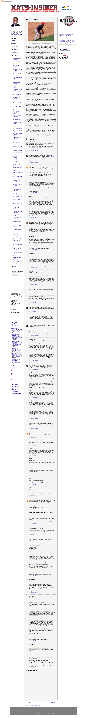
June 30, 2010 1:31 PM (33, 484)
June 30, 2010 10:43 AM (33, 150)
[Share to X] (48, 135)
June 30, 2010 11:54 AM (33, 284)
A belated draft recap (17, 197)
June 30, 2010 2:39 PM (33, 495)
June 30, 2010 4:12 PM (33, 640)
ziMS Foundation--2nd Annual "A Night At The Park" (17, 381)
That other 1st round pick (17, 170)
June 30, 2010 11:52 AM (33, 267)
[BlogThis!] (47, 135)
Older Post (53, 702)
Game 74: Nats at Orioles (17, 102)
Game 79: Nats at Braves (17, 61)
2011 (13, 43)
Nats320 (13, 379)
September (15, 51)
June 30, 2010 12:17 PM (33, 360)
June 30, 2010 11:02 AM (33, 177)
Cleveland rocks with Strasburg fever (17, 194)
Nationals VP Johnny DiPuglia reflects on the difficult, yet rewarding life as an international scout (67, 38)
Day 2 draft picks (16, 219)
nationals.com (15, 348)
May (14, 263)
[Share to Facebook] (49, 135)
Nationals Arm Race (16, 317)
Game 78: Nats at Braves (17, 73)
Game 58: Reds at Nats (17, 238)
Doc (29, 166)
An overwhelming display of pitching (17, 212)
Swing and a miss (16, 142)
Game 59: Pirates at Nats (17, 214)
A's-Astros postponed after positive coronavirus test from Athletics (65, 46)
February (15, 268)
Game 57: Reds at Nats (17, 244)
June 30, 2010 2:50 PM (33, 534)
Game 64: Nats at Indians (17, 176)
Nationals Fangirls (16, 322)
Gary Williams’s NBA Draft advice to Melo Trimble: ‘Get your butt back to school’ (17, 355)
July (14, 54)
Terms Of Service (14, 710)
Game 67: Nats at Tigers (17, 146)
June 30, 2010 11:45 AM (33, 249)
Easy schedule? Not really (18, 126)
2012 (13, 41)
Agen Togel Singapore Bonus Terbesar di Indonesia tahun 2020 (17, 324)
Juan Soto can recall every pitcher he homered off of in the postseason (66, 35)
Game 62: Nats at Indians (17, 192)
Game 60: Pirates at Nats (17, 203)
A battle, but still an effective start (16, 174)
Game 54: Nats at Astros (17, 259)
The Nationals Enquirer (16, 393)
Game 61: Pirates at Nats (17, 196)
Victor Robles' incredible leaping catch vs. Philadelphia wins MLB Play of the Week (67, 41)
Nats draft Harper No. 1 (17, 228)
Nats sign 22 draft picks (17, 167)
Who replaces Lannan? (17, 119)
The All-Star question (17, 106)
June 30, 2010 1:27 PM (33, 473)
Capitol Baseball (15, 386)
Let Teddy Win (15, 328)
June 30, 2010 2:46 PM (33, 508)
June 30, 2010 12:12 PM (33, 335)
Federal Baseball (15, 341)
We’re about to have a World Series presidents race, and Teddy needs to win (17, 330)
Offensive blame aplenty (17, 108)
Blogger (55, 713)
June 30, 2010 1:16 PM (33, 455)
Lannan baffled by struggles (16, 157)
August (14, 52)
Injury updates (15, 161)
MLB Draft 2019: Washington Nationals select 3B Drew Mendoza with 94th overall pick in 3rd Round (17, 344)
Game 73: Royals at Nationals (16, 112)
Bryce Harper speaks (17, 215)
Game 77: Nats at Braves (17, 85)
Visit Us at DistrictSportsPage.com (16, 362)
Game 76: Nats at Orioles (17, 94)
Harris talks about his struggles (17, 100)
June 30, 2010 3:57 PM (33, 592)
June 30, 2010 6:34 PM (33, 666)
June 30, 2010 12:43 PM (33, 418)
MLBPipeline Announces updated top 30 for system (16, 319)
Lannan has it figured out (17, 150)
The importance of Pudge (17, 166)
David (30, 323)
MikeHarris (31, 141)
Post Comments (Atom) (35, 705)
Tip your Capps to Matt (17, 199)
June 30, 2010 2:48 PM (33, 523)
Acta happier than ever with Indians (17, 190)
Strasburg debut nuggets (17, 229)
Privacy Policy (21, 710)
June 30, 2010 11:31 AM (33, 192)
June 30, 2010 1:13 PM (33, 445)
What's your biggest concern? (16, 154)
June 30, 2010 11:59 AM (33, 320)
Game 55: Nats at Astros (17, 255)
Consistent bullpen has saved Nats (17, 116)
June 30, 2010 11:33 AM (33, 217)
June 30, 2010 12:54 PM (33, 428)
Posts (13, 273)
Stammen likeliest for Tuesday (17, 92)
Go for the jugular (16, 113)
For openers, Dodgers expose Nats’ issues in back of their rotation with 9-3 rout (17, 337)
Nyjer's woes (15, 71)
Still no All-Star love (16, 164)
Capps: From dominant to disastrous (17, 234)
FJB (13, 370)
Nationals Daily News (16, 384)
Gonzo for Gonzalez (16, 65)
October (14, 49)
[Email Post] (43, 134)
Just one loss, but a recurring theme (16, 149)
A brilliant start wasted (17, 135)
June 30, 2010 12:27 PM (33, 369)
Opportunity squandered (17, 57)
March (14, 266)
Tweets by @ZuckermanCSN (64, 50)
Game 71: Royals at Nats (17, 125)
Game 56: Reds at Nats (17, 252)
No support (15, 109)
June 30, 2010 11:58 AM (33, 311)
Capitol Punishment (16, 365)
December (15, 46)
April (14, 264)
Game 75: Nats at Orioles (17, 95)
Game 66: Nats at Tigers (17, 152)
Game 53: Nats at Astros (17, 261)
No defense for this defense (16, 98)
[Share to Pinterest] (50, 135)
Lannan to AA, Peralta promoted (17, 123)
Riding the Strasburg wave (18, 172)
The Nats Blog (15, 391)
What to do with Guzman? (18, 254)
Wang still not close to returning (17, 59)
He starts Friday (16, 169)
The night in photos (16, 210)
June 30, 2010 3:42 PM (33, 575)
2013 (13, 40)
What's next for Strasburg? (16, 201)
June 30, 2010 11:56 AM (33, 302)
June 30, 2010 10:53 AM (33, 162)
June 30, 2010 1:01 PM (33, 437)
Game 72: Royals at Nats (17, 117)
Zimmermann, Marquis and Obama (17, 138)
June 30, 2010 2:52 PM (33, 569)
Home (41, 702)
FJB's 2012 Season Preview (17, 371)
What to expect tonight (17, 221)
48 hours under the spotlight (16, 223)
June (14, 55)
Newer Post (29, 702)
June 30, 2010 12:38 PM (33, 397)
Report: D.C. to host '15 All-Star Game (17, 185)
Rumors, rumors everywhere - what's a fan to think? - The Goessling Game (17, 375)
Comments (14, 275)
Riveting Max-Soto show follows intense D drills (16, 350)
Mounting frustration (16, 240)
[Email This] (45, 135)
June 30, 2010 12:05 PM (33, 327)
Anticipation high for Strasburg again (16, 181)
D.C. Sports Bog (15, 353)
